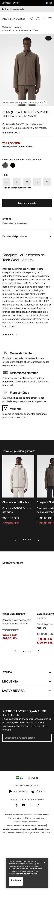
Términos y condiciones (35, 818)
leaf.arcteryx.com (43, 829)
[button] (47, 3)
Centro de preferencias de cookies (18, 814)
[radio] (5, 165)
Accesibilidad (34, 821)
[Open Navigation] (50, 18)
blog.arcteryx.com (27, 829)
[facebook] (31, 806)
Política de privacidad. (27, 874)
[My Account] (38, 18)
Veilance (6, 27)
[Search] (32, 18)
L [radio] (37, 181)
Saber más (8, 334)
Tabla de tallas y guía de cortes (16, 187)
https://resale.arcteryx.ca (13, 832)
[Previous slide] (15, 539)
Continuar (16, 881)
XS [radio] (6, 181)
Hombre (17, 27)
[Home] (14, 18)
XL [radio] (47, 181)
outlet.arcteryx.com (11, 829)
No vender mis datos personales (20, 825)
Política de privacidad (16, 818)
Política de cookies (41, 814)
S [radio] (16, 181)
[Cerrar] (44, 862)
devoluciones (13, 9)
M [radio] (27, 181)
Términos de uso (20, 821)
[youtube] (24, 806)
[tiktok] (37, 805)
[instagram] (16, 806)
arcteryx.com (40, 825)
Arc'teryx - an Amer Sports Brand (37, 832)
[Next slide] (39, 539)
